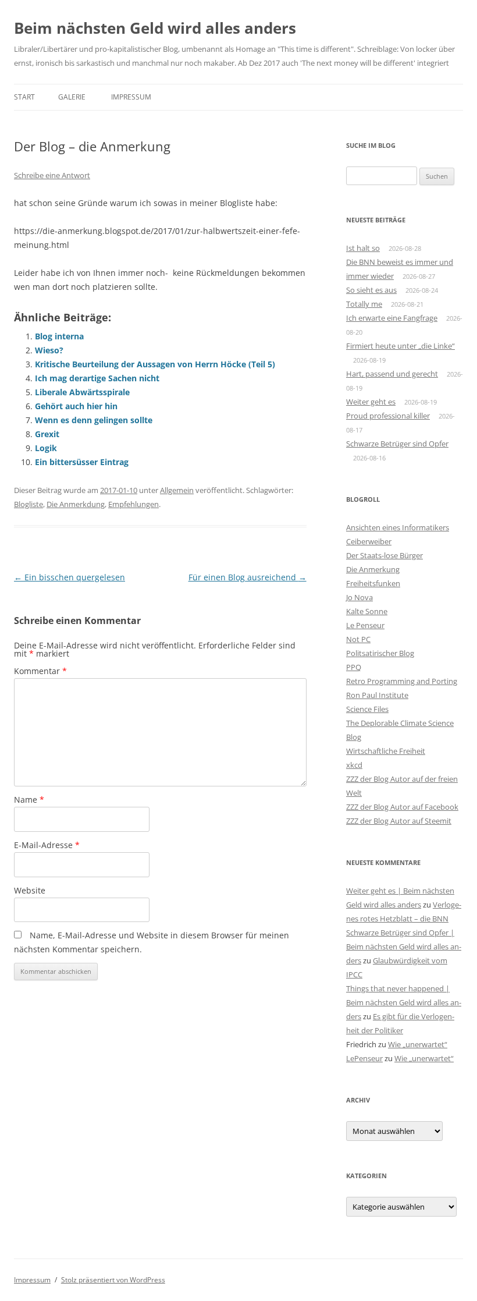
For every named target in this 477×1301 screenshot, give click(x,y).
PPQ (353, 667)
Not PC (358, 639)
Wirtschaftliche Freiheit (385, 751)
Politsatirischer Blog (380, 653)
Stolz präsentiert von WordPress (113, 1280)
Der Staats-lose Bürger (384, 555)
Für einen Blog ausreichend (247, 577)
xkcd (354, 765)
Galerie (72, 97)
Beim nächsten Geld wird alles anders (155, 27)
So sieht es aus (371, 290)
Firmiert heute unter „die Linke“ (400, 346)
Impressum (131, 97)
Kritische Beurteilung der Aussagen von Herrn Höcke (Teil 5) (155, 364)
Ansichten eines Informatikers (397, 527)
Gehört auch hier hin (76, 406)
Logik (46, 447)
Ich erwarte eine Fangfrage (391, 318)
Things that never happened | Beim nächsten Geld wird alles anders (403, 1002)
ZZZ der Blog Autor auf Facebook (402, 807)
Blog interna (59, 336)
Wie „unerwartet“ (417, 1044)
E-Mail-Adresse (47, 844)
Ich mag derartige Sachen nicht (97, 378)
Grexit (47, 433)
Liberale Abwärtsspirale (82, 392)
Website (29, 890)
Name (29, 799)
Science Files (367, 709)
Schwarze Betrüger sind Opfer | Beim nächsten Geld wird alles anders (403, 946)
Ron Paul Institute (377, 695)
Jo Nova (359, 597)
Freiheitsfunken (373, 583)
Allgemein (177, 490)
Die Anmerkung (373, 569)
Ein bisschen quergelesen (69, 577)
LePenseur (364, 1058)
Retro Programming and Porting (401, 681)
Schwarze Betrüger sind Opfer (397, 443)
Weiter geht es (371, 401)
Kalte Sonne (366, 611)
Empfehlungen (133, 504)
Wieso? (49, 350)
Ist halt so (363, 248)
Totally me (364, 304)
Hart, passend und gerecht (392, 373)
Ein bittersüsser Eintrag (82, 461)
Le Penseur (365, 625)
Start (24, 97)
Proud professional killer (388, 415)
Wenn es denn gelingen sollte (93, 420)
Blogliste (28, 504)
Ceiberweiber (368, 541)
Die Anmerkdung (76, 504)
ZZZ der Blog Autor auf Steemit (398, 821)
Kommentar (40, 670)
